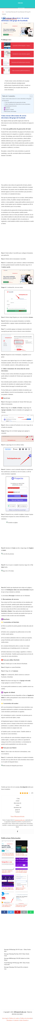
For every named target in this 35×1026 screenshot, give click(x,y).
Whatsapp (22, 24)
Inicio (20, 3)
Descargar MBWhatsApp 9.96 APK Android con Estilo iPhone (16, 959)
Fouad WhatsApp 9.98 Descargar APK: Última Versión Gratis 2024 (16, 963)
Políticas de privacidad (26, 1018)
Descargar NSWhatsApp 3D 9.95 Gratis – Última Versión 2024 (17, 950)
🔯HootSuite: (7, 107)
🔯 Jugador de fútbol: (9, 109)
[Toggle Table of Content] (30, 96)
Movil (20, 18)
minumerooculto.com (20, 820)
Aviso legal (5, 1018)
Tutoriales (22, 29)
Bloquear (22, 13)
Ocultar (21, 8)
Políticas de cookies (14, 1018)
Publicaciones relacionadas (10, 111)
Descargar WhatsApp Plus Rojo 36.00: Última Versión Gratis (16, 954)
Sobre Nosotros (24, 34)
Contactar (16, 1020)
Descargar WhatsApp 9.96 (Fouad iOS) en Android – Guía (16, 968)
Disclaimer (9, 1020)
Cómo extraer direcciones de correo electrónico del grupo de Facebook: (16, 99)
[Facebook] (17, 831)
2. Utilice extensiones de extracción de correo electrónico (17, 104)
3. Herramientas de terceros (10, 106)
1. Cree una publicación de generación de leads (14, 102)
